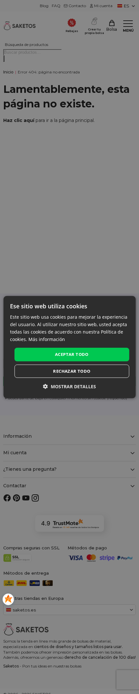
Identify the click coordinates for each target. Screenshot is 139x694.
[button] (69, 386)
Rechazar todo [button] (71, 371)
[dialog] (70, 347)
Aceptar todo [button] (72, 354)
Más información (46, 339)
